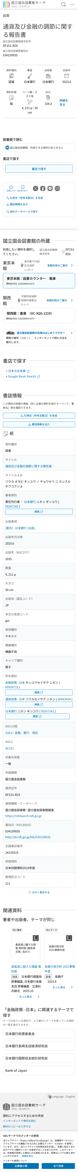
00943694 (64, 699)
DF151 (9, 748)
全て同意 (58, 1166)
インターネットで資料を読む (19, 1121)
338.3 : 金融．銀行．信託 (21, 732)
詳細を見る (63, 102)
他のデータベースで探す (24, 211)
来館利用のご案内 (57, 265)
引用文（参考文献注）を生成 (26, 198)
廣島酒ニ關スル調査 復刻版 (26, 968)
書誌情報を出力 (19, 204)
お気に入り (11, 190)
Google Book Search (22, 376)
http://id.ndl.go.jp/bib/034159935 (27, 837)
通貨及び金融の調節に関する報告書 (28, 466)
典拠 (37, 511)
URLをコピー (22, 190)
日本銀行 (30, 501)
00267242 (11, 506)
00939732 (11, 687)
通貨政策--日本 (15, 699)
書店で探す (39, 169)
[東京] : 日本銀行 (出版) (20, 528)
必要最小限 (21, 1166)
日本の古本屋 (17, 371)
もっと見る (25, 996)
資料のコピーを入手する (17, 1126)
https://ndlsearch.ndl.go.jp (23, 816)
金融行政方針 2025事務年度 (60, 968)
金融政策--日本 (15, 682)
